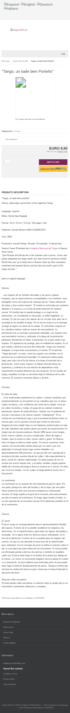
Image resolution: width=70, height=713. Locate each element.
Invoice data (8, 632)
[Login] (62, 16)
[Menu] (3, 54)
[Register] (66, 16)
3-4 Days (17, 131)
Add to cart (53, 162)
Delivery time (8, 627)
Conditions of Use (10, 674)
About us (6, 638)
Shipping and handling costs (14, 663)
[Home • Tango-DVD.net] (35, 30)
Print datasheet (11, 139)
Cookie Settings (9, 643)
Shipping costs (62, 151)
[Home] (57, 16)
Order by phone (9, 684)
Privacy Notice (9, 679)
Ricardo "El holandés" (11, 622)
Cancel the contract (13, 668)
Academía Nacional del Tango (43, 248)
